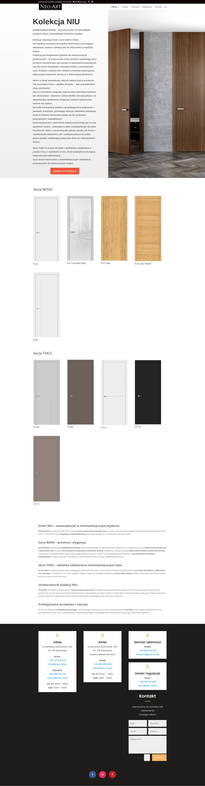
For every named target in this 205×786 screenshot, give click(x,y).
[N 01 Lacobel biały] (80, 260)
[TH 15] (46, 501)
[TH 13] (114, 424)
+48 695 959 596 (102, 664)
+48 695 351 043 (57, 674)
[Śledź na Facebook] (92, 774)
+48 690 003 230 (147, 650)
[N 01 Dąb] (114, 260)
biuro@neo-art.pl (102, 668)
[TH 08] (46, 424)
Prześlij (159, 757)
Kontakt (158, 7)
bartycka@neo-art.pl (147, 654)
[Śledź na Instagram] (102, 774)
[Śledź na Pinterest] (112, 774)
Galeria (125, 7)
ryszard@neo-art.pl (57, 677)
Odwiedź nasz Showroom (64, 171)
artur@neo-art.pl (57, 664)
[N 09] (46, 337)
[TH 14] (148, 424)
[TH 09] (80, 424)
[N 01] (46, 261)
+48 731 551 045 (57, 660)
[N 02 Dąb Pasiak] (148, 260)
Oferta (114, 7)
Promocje (135, 7)
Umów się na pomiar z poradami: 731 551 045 (55, 2)
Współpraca (147, 7)
